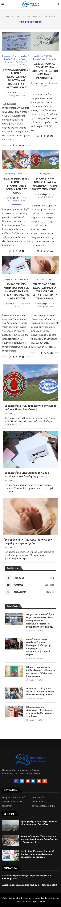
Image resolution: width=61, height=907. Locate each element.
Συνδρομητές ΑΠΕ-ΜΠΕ (43, 806)
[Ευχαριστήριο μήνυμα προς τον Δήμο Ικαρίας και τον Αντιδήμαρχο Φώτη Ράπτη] (16, 265)
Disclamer (7, 806)
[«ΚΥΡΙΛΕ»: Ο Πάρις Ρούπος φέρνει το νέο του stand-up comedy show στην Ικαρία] (14, 693)
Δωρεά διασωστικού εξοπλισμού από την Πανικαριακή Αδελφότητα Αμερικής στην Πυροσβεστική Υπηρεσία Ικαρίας (39, 647)
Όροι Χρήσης (38, 802)
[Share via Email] (23, 145)
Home (6, 16)
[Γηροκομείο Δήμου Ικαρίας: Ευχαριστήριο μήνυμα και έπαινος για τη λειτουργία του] (16, 41)
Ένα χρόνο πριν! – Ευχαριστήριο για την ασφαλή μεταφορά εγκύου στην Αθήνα (44, 291)
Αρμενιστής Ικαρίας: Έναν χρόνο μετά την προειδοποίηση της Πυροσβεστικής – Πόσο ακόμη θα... (40, 839)
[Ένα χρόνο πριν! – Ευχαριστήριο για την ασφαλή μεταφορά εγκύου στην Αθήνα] (44, 265)
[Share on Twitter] (16, 145)
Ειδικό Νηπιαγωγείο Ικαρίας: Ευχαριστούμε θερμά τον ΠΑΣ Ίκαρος (16, 185)
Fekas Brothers (23, 901)
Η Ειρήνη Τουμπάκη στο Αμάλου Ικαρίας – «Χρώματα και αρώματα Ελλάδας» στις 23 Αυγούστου (40, 672)
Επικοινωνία (38, 797)
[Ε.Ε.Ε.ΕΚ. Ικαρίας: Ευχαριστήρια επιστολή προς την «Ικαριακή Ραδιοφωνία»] (44, 41)
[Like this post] (10, 145)
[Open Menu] (2, 4)
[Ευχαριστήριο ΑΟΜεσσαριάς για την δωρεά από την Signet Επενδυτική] (44, 159)
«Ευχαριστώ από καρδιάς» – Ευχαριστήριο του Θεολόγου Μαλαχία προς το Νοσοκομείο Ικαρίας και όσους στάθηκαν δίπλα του (40, 620)
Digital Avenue (38, 901)
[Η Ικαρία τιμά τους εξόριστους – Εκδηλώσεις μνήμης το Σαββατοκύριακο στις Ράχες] (14, 711)
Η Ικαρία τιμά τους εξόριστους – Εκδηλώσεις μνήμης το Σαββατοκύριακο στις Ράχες (40, 712)
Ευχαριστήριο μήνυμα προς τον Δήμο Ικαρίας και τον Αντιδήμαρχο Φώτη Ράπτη (16, 291)
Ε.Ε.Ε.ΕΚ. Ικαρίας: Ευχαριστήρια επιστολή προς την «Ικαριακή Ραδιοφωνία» (45, 71)
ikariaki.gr (14, 92)
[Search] (58, 4)
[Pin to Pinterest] (20, 145)
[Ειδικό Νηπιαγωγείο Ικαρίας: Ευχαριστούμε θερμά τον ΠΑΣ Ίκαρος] (16, 159)
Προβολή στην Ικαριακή (13, 797)
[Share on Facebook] (13, 145)
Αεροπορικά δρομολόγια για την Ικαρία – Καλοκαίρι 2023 (29, 885)
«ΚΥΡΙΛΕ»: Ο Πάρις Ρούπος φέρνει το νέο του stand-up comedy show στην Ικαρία (40, 691)
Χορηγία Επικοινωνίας (12, 802)
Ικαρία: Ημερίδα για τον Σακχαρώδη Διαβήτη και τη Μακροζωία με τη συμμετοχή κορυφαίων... (38, 854)
